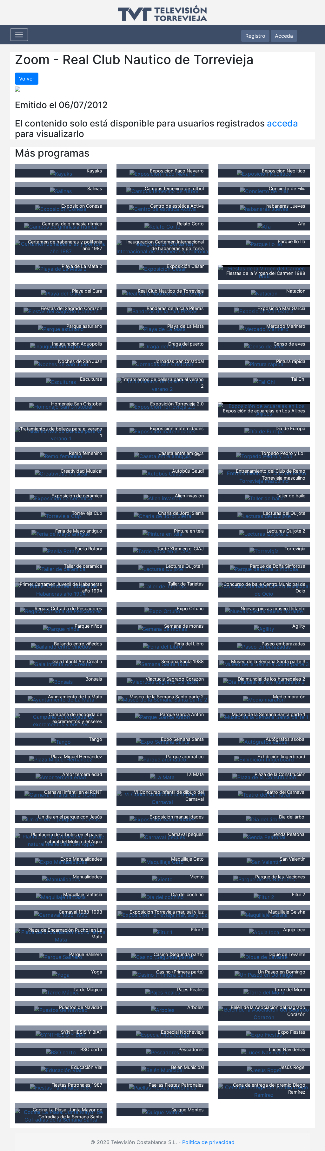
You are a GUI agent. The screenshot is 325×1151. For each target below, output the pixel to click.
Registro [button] (255, 36)
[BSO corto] (61, 1052)
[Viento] (162, 879)
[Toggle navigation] (19, 34)
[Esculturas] (61, 381)
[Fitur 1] (162, 932)
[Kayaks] (61, 173)
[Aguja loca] (264, 932)
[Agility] (264, 628)
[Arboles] (162, 1009)
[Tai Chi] (264, 381)
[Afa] (264, 226)
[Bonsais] (61, 681)
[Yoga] (61, 974)
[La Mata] (162, 776)
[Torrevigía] (264, 551)
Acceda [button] (284, 36)
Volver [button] (26, 78)
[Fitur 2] (264, 896)
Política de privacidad (208, 1142)
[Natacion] (264, 293)
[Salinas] (61, 191)
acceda (282, 123)
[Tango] (61, 741)
